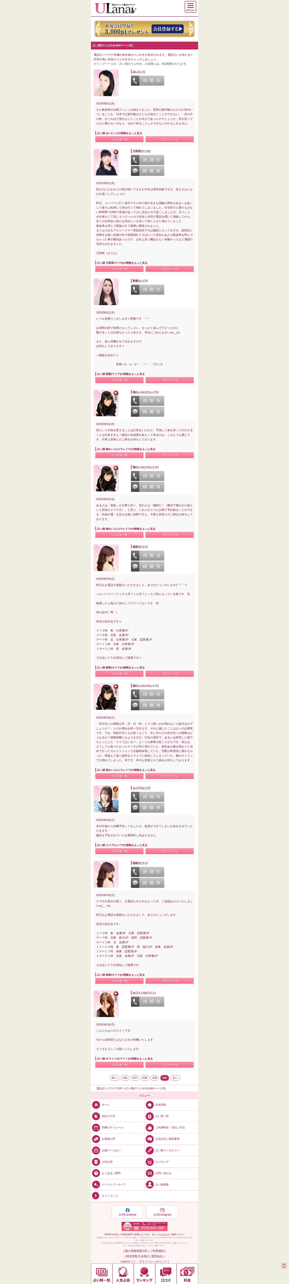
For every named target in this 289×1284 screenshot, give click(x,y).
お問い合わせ (163, 1173)
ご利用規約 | (158, 1251)
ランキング (162, 1161)
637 (135, 1077)
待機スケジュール (112, 1127)
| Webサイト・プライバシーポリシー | (144, 1261)
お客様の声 (108, 1138)
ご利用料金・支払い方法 (170, 1127)
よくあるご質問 (111, 1173)
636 (125, 1077)
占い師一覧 (162, 1116)
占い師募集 (162, 1184)
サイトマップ (110, 1195)
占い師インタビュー (167, 1150)
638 (144, 1077)
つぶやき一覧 (119, 139)
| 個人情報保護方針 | (136, 1251)
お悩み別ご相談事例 (167, 1138)
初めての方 (108, 1116)
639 (154, 1077)
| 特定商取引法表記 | (138, 1256)
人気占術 (107, 1161)
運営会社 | (157, 1256)
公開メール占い (111, 1150)
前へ (114, 1077)
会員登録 (160, 1104)
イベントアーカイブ (114, 1184)
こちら (164, 1234)
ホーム (106, 1104)
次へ (175, 1077)
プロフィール (170, 139)
